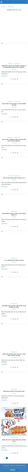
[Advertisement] (14, 27)
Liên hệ (12, 465)
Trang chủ (3, 6)
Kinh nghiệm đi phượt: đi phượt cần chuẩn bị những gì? (14, 214)
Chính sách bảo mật (20, 465)
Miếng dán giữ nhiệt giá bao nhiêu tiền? (14, 391)
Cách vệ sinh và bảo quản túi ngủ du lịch (14, 178)
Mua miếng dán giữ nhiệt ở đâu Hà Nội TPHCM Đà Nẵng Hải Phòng (14, 306)
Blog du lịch (10, 63)
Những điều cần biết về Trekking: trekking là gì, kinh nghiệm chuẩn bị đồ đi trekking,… (14, 66)
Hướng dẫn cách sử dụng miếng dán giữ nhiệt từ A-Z (14, 440)
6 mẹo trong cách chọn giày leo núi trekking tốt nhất (14, 104)
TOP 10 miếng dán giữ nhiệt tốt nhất (14, 260)
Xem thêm (4, 76)
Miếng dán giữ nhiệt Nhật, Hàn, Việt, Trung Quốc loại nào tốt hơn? (14, 354)
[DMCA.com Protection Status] (14, 469)
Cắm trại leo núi (17, 63)
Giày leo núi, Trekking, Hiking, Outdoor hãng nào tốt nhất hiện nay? (14, 140)
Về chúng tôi (6, 465)
